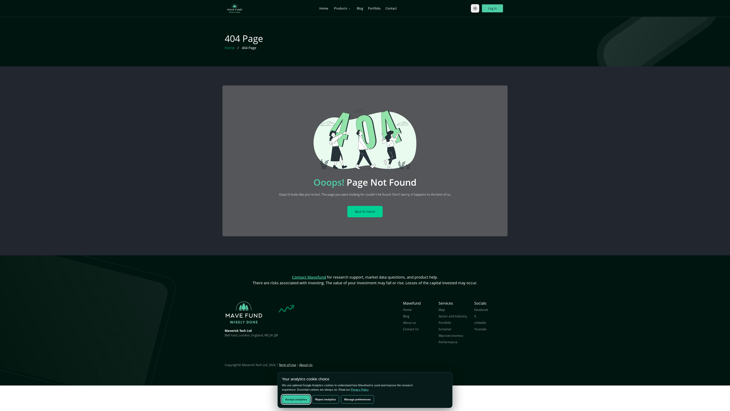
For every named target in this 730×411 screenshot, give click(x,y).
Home (323, 8)
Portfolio (374, 8)
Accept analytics (296, 399)
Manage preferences (357, 399)
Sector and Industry (453, 316)
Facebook (481, 310)
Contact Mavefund (309, 277)
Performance (448, 342)
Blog (360, 8)
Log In (492, 8)
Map (442, 310)
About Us (306, 365)
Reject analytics (325, 399)
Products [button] (341, 8)
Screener (445, 329)
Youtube (480, 329)
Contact (391, 8)
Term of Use (287, 365)
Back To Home (365, 211)
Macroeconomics (451, 336)
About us (409, 323)
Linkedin (480, 323)
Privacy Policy (359, 389)
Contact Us (411, 329)
